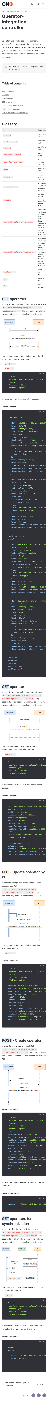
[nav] (43, 4)
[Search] (38, 4)
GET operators (7, 98)
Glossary (5, 95)
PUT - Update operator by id (12, 105)
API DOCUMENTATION (10, 11)
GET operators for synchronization (15, 113)
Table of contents (8, 91)
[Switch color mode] (32, 4)
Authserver (25, 11)
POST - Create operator (11, 109)
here (19, 70)
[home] (7, 4)
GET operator (7, 102)
